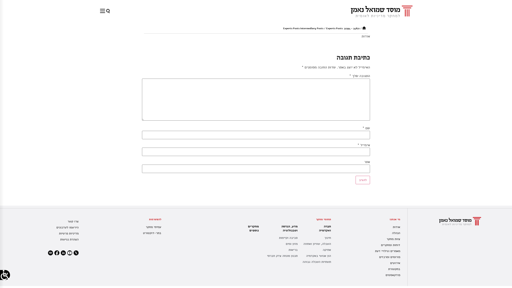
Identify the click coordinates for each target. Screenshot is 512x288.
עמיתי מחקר (153, 227)
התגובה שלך (359, 76)
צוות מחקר (393, 239)
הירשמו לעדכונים (67, 227)
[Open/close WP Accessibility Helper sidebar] (5, 275)
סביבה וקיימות (288, 238)
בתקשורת (394, 269)
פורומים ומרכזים (389, 257)
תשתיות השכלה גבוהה (317, 262)
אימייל (363, 145)
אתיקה (327, 250)
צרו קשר (73, 221)
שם (366, 128)
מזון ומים (292, 244)
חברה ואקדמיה (325, 228)
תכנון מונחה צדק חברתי (282, 256)
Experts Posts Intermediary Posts (303, 28)
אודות (366, 36)
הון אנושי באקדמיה (318, 256)
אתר (367, 162)
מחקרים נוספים (253, 228)
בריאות (293, 250)
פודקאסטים (393, 275)
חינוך (327, 238)
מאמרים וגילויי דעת (387, 251)
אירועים (395, 263)
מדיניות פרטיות (69, 233)
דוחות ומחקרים (390, 245)
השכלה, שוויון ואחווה (317, 244)
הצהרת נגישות (69, 239)
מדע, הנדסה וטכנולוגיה (289, 228)
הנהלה (396, 233)
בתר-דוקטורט (152, 233)
